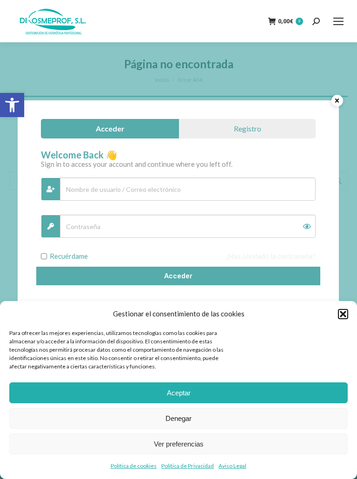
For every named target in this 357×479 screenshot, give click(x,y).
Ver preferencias (179, 444)
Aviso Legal (232, 465)
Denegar (178, 418)
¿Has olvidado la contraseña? (271, 256)
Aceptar (179, 393)
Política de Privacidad (187, 465)
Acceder (178, 276)
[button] (12, 105)
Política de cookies (134, 465)
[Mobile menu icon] (338, 21)
